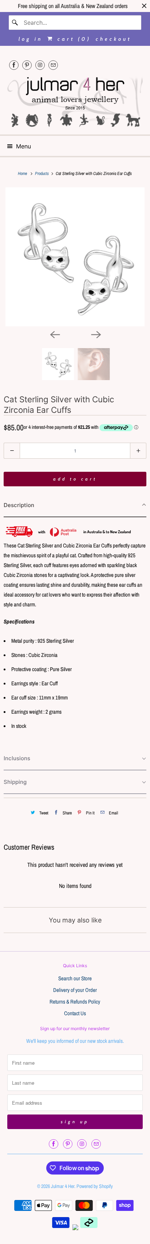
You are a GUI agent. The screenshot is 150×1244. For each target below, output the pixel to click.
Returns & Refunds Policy (75, 1001)
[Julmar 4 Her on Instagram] (40, 65)
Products (42, 173)
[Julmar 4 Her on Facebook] (14, 65)
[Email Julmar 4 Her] (53, 65)
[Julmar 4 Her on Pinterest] (27, 65)
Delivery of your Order (75, 990)
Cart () (72, 39)
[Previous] (55, 334)
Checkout (113, 39)
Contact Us (75, 1013)
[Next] (95, 334)
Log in (31, 39)
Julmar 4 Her (62, 1186)
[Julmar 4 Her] (74, 101)
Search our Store (75, 978)
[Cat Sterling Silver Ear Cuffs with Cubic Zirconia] (75, 256)
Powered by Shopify (94, 1186)
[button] (75, 505)
